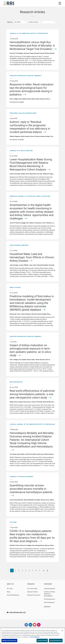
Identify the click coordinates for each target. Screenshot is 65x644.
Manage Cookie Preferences (9, 640)
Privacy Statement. (35, 637)
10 (43, 570)
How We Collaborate (13, 595)
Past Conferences (49, 602)
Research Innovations (33, 595)
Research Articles (32, 592)
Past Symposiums (49, 599)
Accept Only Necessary (56, 640)
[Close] (62, 630)
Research (31, 584)
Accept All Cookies (42, 640)
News (8, 592)
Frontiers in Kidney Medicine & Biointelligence (49, 594)
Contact (47, 607)
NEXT (48, 570)
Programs (48, 584)
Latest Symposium (49, 588)
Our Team (10, 588)
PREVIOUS (8, 570)
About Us (10, 584)
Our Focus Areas (32, 588)
